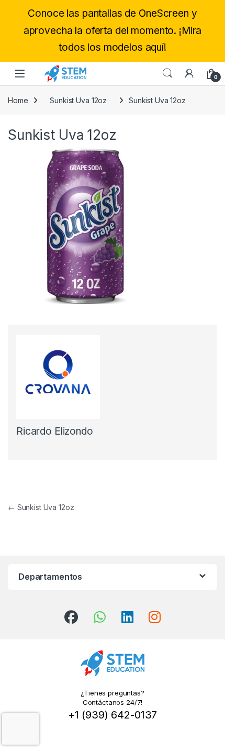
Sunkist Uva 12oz (78, 100)
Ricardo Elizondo (54, 431)
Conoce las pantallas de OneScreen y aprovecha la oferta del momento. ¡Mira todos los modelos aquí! (113, 30)
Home (18, 100)
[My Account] (189, 73)
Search (167, 73)
